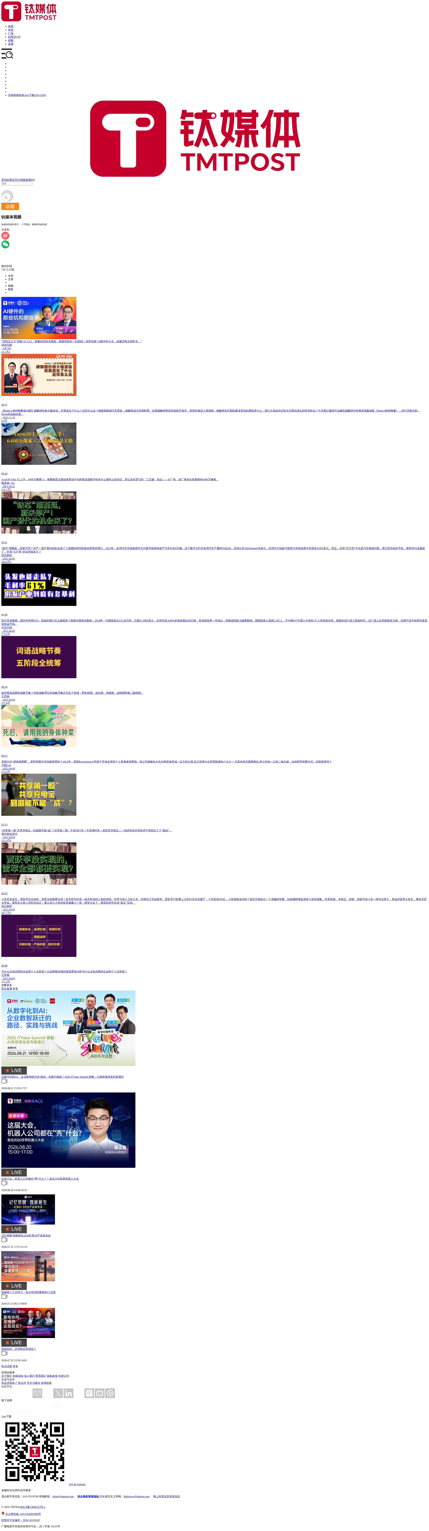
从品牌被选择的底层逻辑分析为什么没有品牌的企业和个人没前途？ (87, 971)
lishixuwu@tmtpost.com (136, 1496)
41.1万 (5, 351)
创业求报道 (8, 1383)
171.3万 (5, 981)
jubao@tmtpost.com (63, 1496)
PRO (17, 179)
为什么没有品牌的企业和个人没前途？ (24, 971)
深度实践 (6, 344)
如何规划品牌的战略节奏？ (17, 692)
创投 (10, 70)
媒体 (10, 63)
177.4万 (5, 702)
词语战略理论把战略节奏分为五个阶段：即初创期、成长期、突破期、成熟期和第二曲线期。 (88, 692)
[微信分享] (5, 247)
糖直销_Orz (8, 483)
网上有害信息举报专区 (166, 1496)
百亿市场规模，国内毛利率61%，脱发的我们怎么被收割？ (36, 620)
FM (33, 179)
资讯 (4, 179)
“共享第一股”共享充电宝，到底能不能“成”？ (27, 830)
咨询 (10, 74)
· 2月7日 (6, 348)
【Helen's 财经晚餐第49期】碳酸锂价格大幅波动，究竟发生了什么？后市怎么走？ (49, 410)
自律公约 (63, 1376)
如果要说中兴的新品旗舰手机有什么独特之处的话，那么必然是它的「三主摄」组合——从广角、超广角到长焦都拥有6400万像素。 (141, 479)
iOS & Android (77, 1484)
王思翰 (5, 696)
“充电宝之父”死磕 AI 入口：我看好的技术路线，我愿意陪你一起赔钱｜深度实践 (48, 341)
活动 (10, 77)
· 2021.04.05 (8, 558)
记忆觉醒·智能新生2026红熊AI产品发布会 (26, 1235)
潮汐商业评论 (9, 834)
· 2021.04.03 (8, 909)
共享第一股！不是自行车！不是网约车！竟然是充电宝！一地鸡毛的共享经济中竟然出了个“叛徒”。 (113, 830)
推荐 (10, 26)
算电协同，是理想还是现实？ (18, 1349)
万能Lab (6, 765)
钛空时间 (13, 81)
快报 (10, 29)
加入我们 (29, 1376)
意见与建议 (33, 1383)
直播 (10, 44)
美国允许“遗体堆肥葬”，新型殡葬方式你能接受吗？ (32, 761)
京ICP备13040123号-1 (32, 1507)
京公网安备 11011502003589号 (23, 1514)
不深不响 (6, 627)
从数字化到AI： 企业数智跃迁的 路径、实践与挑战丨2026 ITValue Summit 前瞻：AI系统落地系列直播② (62, 1076)
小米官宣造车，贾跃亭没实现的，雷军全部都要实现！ (33, 899)
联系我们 (41, 1376)
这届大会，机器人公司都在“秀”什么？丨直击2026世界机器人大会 (40, 1178)
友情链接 (46, 1383)
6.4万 (4, 420)
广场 (10, 33)
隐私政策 (52, 1376)
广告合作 (20, 1383)
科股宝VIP (14, 36)
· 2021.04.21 (8, 486)
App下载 (29, 95)
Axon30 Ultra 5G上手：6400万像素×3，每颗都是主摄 (32, 479)
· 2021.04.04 (8, 699)
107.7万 (5, 912)
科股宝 (11, 179)
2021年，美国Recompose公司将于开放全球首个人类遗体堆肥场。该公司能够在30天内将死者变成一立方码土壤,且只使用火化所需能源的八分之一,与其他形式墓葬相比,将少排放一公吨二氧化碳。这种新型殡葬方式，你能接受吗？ (197, 761)
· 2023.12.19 (8, 417)
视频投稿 (18, 95)
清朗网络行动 (16, 91)
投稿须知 (18, 1376)
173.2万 (5, 634)
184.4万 (5, 561)
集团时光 (13, 84)
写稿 (10, 95)
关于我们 (6, 1376)
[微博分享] (5, 238)
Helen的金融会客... (12, 414)
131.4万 (5, 840)
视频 (10, 40)
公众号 (12, 88)
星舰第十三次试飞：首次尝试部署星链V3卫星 (28, 1292)
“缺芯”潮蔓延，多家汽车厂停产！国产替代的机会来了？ (34, 548)
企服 (10, 67)
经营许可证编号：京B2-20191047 (20, 1520)
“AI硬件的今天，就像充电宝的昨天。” (119, 341)
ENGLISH (40, 95)
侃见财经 (6, 555)
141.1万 (5, 489)
